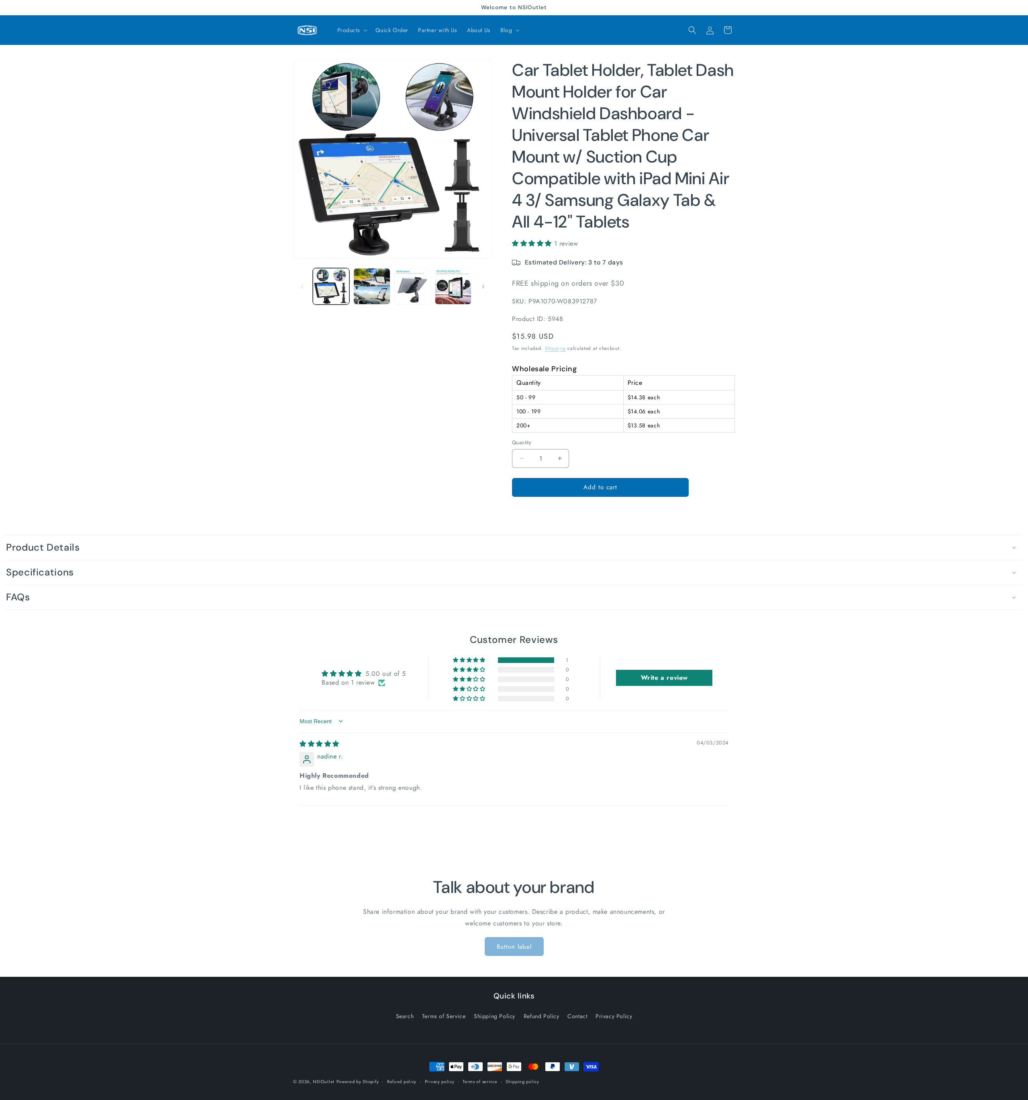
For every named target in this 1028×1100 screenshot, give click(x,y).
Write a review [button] (664, 678)
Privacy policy (440, 1081)
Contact (577, 1016)
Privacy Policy (614, 1016)
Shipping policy (522, 1081)
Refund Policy (541, 1016)
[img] (319, 743)
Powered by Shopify (358, 1081)
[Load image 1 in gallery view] (331, 286)
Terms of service (480, 1081)
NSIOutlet (324, 1081)
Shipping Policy (494, 1016)
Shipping (555, 348)
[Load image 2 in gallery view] (371, 286)
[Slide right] (483, 286)
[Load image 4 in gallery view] (453, 286)
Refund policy (401, 1081)
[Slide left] (302, 286)
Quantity (521, 442)
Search (405, 1016)
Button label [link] (514, 946)
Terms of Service (444, 1016)
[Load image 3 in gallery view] (412, 286)
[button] (351, 30)
